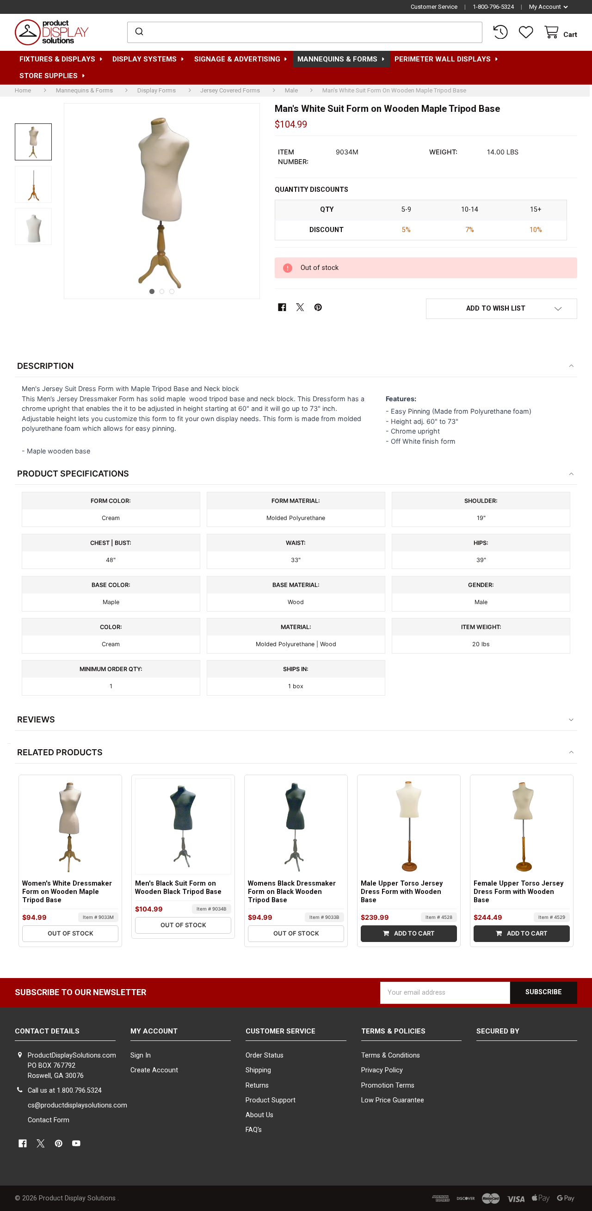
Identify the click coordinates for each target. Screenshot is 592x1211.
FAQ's (254, 1130)
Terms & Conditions (390, 1055)
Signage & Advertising (237, 59)
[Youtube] (76, 1143)
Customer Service (434, 6)
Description (45, 366)
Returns (257, 1085)
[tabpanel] (162, 201)
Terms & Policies (393, 1031)
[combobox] (304, 32)
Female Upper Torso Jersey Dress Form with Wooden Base (518, 892)
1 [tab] (151, 291)
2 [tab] (162, 291)
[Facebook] (282, 307)
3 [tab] (171, 291)
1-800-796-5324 (493, 6)
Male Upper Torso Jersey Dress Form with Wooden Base (402, 892)
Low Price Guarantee (392, 1100)
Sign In (140, 1055)
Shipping (258, 1070)
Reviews (36, 719)
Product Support (271, 1100)
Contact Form (48, 1120)
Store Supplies (48, 76)
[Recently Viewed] (502, 32)
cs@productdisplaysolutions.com (77, 1105)
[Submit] (138, 32)
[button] (501, 308)
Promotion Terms (387, 1085)
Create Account (154, 1070)
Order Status (265, 1055)
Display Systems (144, 59)
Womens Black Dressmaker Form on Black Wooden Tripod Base (292, 892)
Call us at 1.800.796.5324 (65, 1091)
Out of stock (70, 933)
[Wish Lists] (528, 32)
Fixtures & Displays (57, 59)
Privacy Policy (382, 1070)
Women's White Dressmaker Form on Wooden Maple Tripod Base (67, 892)
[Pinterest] (318, 307)
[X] (300, 307)
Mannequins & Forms (337, 59)
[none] (33, 141)
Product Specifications (73, 473)
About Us (259, 1115)
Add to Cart (414, 933)
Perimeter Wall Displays (443, 59)
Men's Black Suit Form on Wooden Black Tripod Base (178, 888)
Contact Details (47, 1031)
